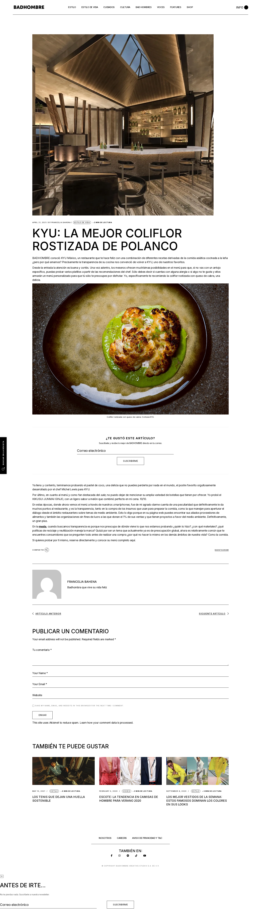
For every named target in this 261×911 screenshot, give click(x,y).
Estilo (54, 791)
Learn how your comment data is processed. (106, 722)
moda (42, 526)
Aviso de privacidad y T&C (147, 838)
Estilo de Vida (82, 222)
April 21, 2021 (39, 222)
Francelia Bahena (59, 222)
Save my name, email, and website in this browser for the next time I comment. (79, 706)
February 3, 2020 (108, 791)
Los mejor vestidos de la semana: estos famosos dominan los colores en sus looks (196, 800)
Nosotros (105, 838)
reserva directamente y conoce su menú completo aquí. (102, 540)
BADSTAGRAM (222, 550)
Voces (126, 791)
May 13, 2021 (38, 791)
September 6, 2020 (176, 791)
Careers (122, 838)
